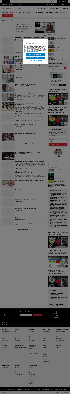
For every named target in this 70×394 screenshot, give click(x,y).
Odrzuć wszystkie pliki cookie (35, 57)
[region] (35, 51)
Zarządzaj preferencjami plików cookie (35, 60)
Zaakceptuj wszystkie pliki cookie (35, 54)
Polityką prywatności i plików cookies (32, 51)
